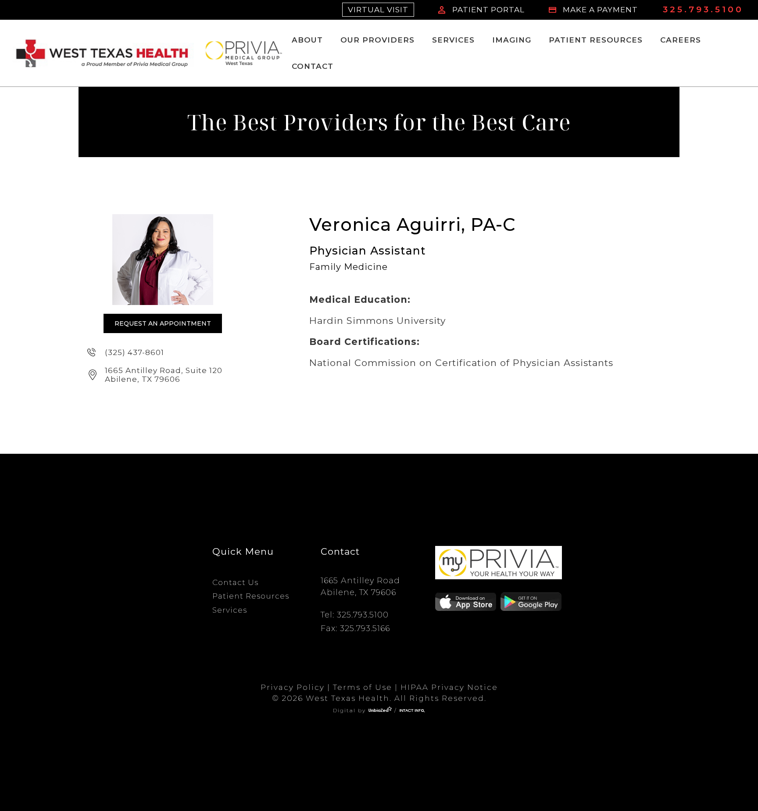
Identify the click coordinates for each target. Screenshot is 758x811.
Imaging (511, 40)
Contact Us (235, 582)
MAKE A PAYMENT (600, 9)
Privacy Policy (293, 687)
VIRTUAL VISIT (378, 9)
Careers (680, 40)
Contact (312, 66)
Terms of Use (362, 687)
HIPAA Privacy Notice (449, 687)
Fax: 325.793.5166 (355, 628)
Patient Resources (596, 40)
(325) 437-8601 (134, 352)
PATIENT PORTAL (488, 9)
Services (453, 40)
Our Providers (377, 40)
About (307, 40)
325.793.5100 (703, 9)
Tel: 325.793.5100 (355, 615)
